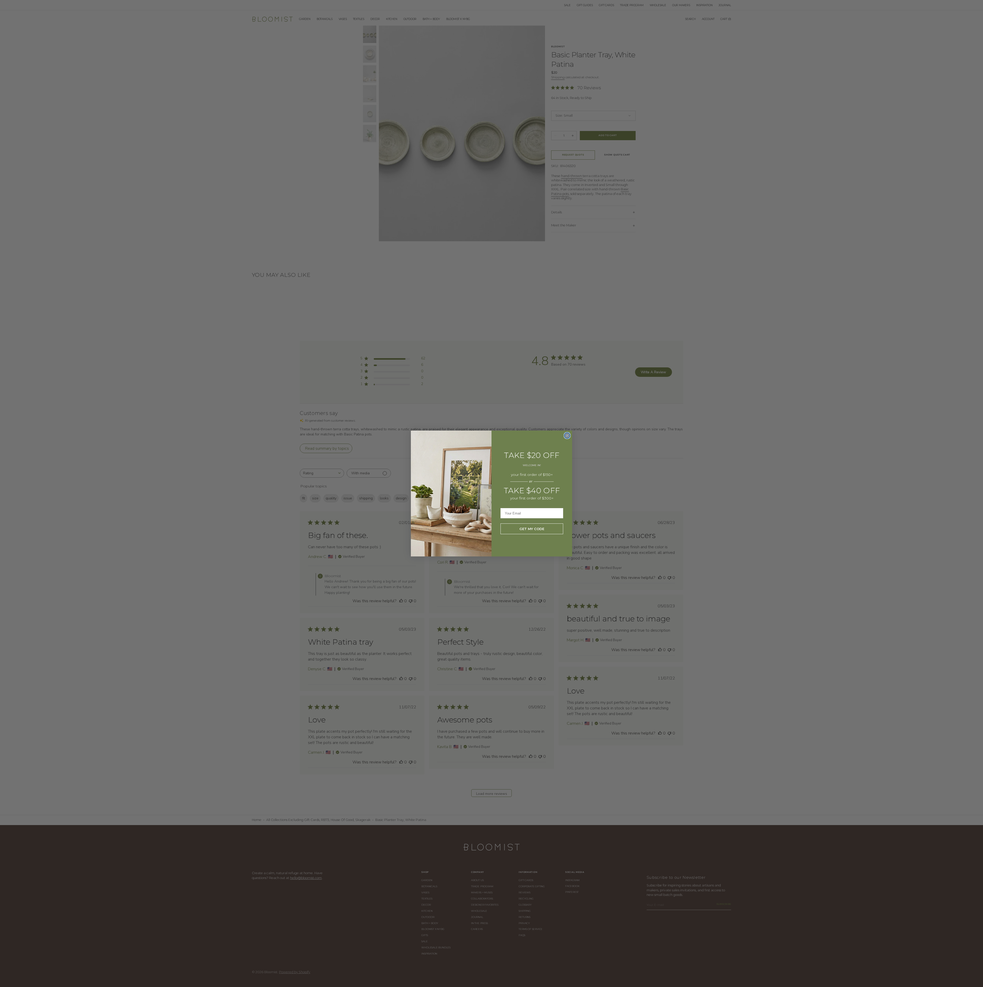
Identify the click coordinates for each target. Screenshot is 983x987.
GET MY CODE (531, 529)
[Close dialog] (567, 435)
